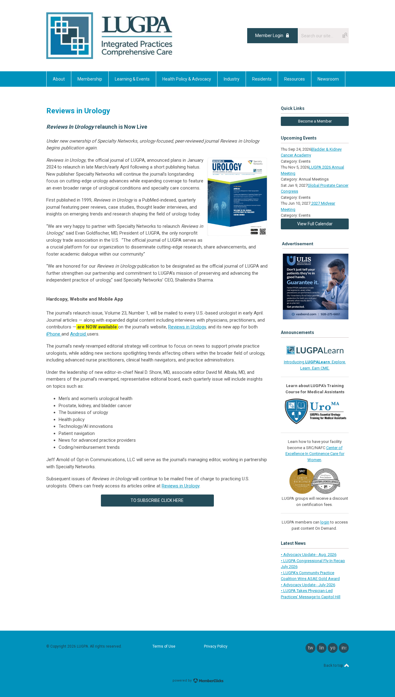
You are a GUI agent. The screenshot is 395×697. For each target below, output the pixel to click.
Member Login (269, 35)
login (324, 522)
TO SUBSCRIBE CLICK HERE (158, 500)
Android (78, 334)
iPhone (53, 334)
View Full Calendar (315, 223)
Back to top (334, 665)
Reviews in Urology (187, 327)
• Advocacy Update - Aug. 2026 (308, 554)
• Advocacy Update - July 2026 (308, 584)
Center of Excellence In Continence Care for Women (314, 453)
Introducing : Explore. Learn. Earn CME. (315, 365)
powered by (183, 680)
